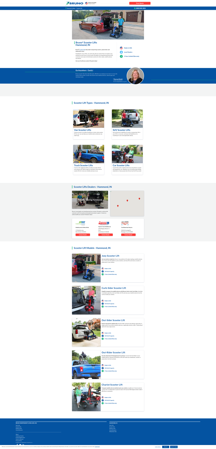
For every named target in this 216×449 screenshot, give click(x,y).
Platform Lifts (19, 428)
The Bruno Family (20, 436)
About (17, 434)
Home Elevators (19, 430)
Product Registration (20, 437)
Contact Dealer (83, 234)
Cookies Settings (158, 446)
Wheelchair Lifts (113, 431)
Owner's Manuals (19, 439)
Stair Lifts (18, 425)
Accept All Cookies (174, 446)
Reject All (165, 446)
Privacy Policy (19, 440)
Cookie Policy (97, 446)
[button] (118, 206)
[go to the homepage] (74, 3)
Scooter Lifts (18, 426)
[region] (108, 447)
